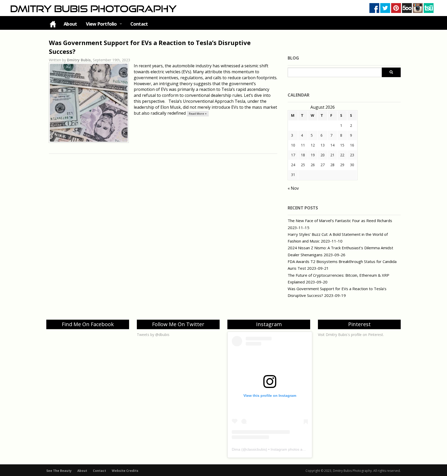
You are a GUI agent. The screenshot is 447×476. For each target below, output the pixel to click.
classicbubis (256, 449)
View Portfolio (101, 24)
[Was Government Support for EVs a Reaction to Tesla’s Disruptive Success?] (89, 103)
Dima (236, 449)
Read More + (198, 113)
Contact (139, 24)
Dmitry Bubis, (80, 59)
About (70, 24)
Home (52, 24)
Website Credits (125, 470)
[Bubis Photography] (93, 8)
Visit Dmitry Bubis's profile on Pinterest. (351, 334)
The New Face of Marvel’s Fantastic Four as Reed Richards (340, 220)
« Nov (293, 188)
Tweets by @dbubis (153, 334)
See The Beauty (59, 470)
